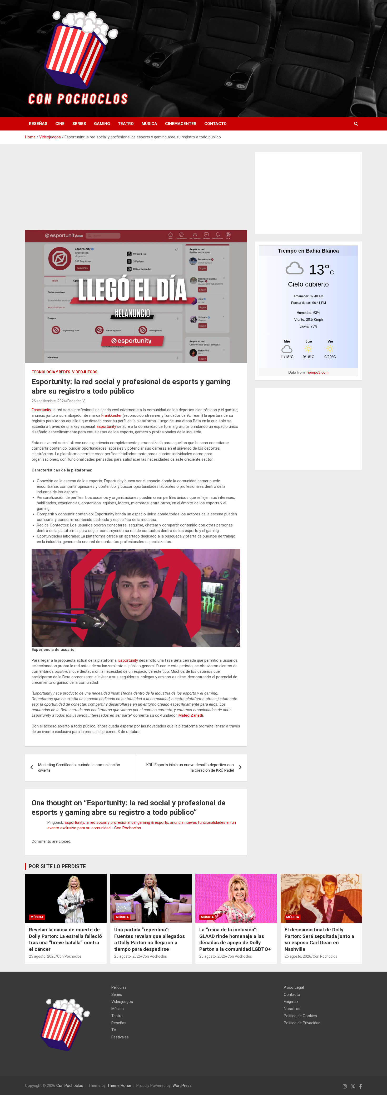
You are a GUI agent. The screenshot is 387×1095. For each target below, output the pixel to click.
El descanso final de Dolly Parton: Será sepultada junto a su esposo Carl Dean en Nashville (319, 939)
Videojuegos (84, 372)
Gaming (102, 123)
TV (113, 1030)
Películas (119, 987)
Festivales (120, 1037)
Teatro (126, 123)
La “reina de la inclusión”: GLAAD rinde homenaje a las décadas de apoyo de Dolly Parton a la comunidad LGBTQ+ (235, 939)
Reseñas (38, 123)
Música (149, 123)
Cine (59, 123)
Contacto (215, 123)
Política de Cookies (300, 1015)
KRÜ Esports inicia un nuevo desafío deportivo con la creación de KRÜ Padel (190, 767)
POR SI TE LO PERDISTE (57, 866)
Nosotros (292, 1008)
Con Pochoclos (69, 956)
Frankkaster (111, 415)
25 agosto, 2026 (42, 956)
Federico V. (76, 401)
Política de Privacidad (302, 1023)
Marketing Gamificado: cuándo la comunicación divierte (79, 767)
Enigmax (291, 1001)
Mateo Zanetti (190, 715)
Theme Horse (119, 1085)
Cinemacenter (180, 123)
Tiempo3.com (317, 372)
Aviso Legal (294, 987)
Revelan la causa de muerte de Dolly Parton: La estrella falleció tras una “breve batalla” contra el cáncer (65, 939)
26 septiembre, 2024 (49, 401)
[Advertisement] (136, 191)
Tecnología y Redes (51, 372)
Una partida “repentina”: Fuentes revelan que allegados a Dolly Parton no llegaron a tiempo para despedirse (149, 939)
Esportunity (41, 410)
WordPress (182, 1085)
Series (79, 123)
